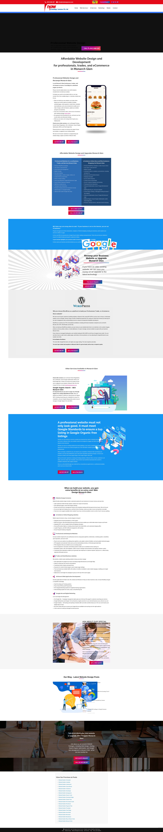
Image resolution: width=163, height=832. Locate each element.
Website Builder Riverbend (65, 803)
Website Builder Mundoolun (65, 816)
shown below (67, 113)
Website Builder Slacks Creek (65, 795)
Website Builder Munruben (65, 814)
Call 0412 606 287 (92, 48)
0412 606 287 (51, 2)
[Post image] (84, 684)
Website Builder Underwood (65, 784)
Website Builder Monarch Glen (65, 821)
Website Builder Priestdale (65, 808)
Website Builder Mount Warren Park (67, 818)
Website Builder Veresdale (65, 780)
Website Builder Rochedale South (66, 801)
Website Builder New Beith (65, 812)
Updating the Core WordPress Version (96, 700)
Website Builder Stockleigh (65, 790)
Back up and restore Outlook (94, 682)
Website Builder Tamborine (65, 788)
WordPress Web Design (95, 829)
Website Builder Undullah (64, 782)
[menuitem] (76, 8)
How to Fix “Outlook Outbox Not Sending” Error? (98, 691)
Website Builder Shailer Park (65, 799)
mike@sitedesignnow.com (71, 385)
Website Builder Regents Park (65, 806)
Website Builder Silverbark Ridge (66, 797)
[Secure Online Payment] (95, 3)
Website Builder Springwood (65, 793)
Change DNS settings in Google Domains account (97, 710)
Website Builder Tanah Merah (65, 786)
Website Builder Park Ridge (65, 810)
